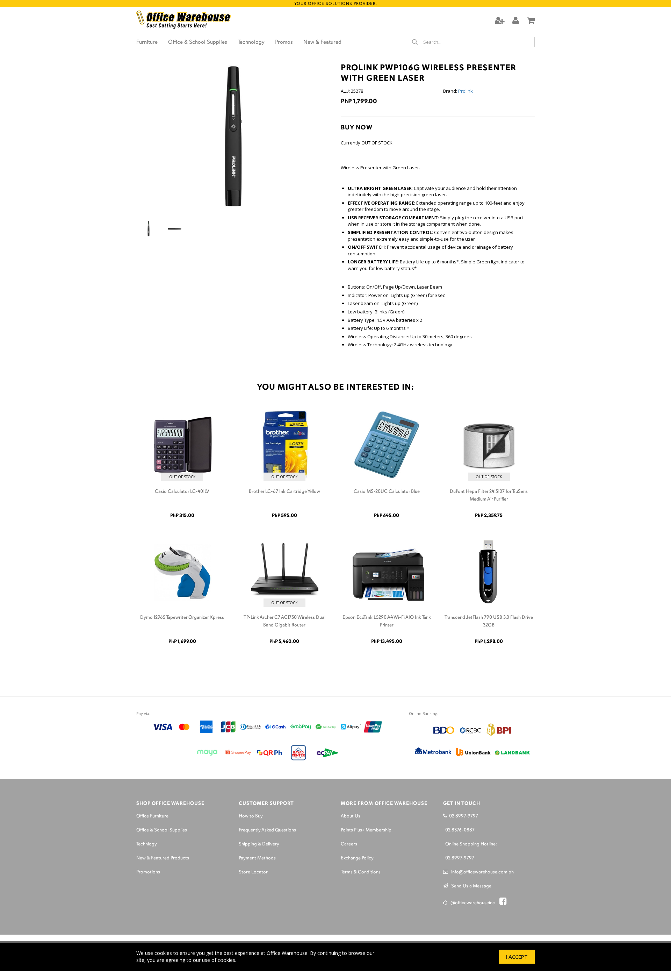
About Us (350, 816)
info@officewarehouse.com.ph (481, 872)
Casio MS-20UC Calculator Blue (387, 491)
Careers (349, 844)
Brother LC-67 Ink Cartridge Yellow (284, 491)
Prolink (465, 91)
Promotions (148, 872)
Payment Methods (257, 858)
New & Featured (322, 42)
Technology (251, 42)
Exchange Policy (357, 858)
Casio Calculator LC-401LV (182, 491)
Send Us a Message (469, 886)
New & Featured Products (162, 858)
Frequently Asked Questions (267, 830)
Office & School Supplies (197, 42)
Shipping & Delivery (259, 844)
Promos (284, 42)
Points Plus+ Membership (366, 830)
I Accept (517, 956)
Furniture (147, 42)
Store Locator (253, 872)
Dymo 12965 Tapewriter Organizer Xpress (182, 617)
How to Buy (251, 816)
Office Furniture (152, 816)
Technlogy (146, 844)
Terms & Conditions (361, 872)
